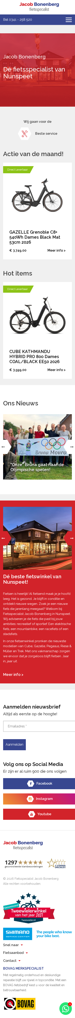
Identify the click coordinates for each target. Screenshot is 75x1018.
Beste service (46, 134)
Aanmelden (14, 744)
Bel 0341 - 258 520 (17, 20)
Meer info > (13, 674)
